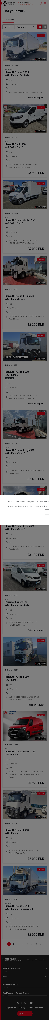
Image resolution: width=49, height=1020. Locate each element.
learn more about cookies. (38, 506)
